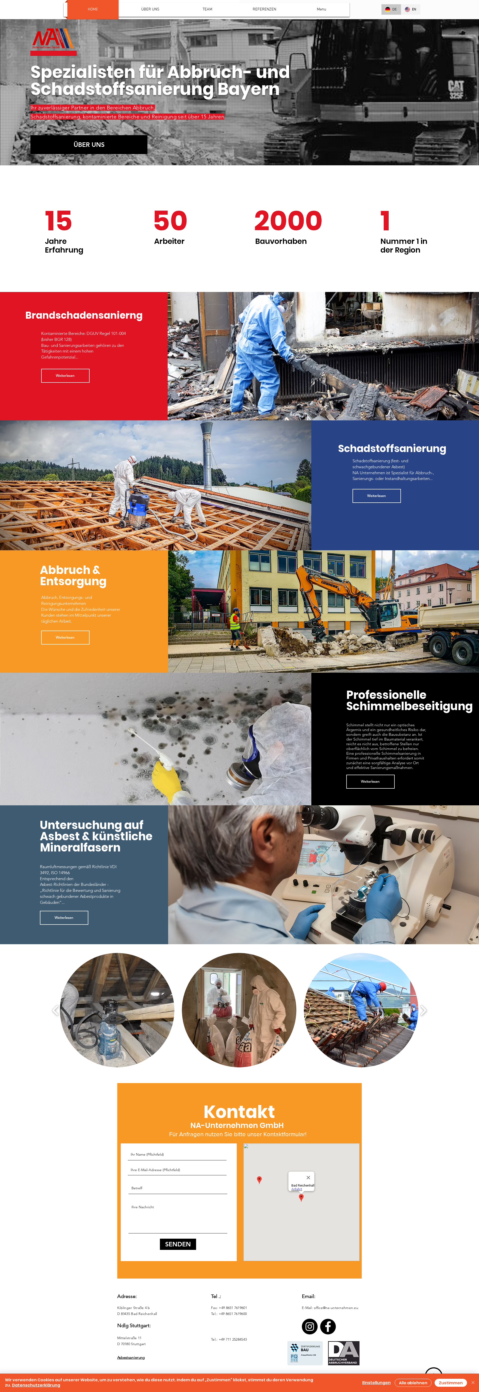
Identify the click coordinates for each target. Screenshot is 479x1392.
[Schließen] (473, 1383)
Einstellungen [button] (376, 1383)
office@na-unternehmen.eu (336, 1307)
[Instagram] (310, 1326)
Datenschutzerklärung (36, 1385)
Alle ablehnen (413, 1383)
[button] (117, 1010)
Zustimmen (451, 1383)
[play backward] (55, 1010)
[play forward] (423, 1010)
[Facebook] (328, 1326)
